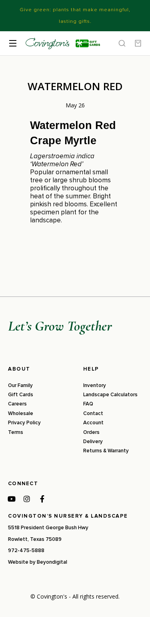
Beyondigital (52, 562)
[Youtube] (11, 498)
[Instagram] (26, 498)
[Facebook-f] (42, 498)
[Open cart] (138, 43)
